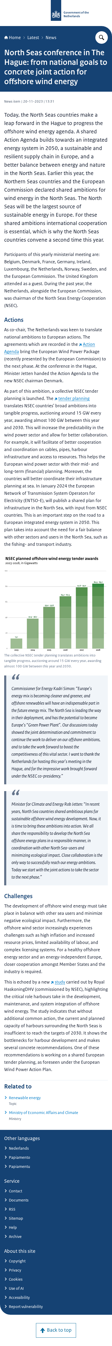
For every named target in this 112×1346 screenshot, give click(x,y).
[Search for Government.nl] (101, 37)
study (60, 982)
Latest (33, 37)
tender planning (74, 398)
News (51, 37)
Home (15, 37)
